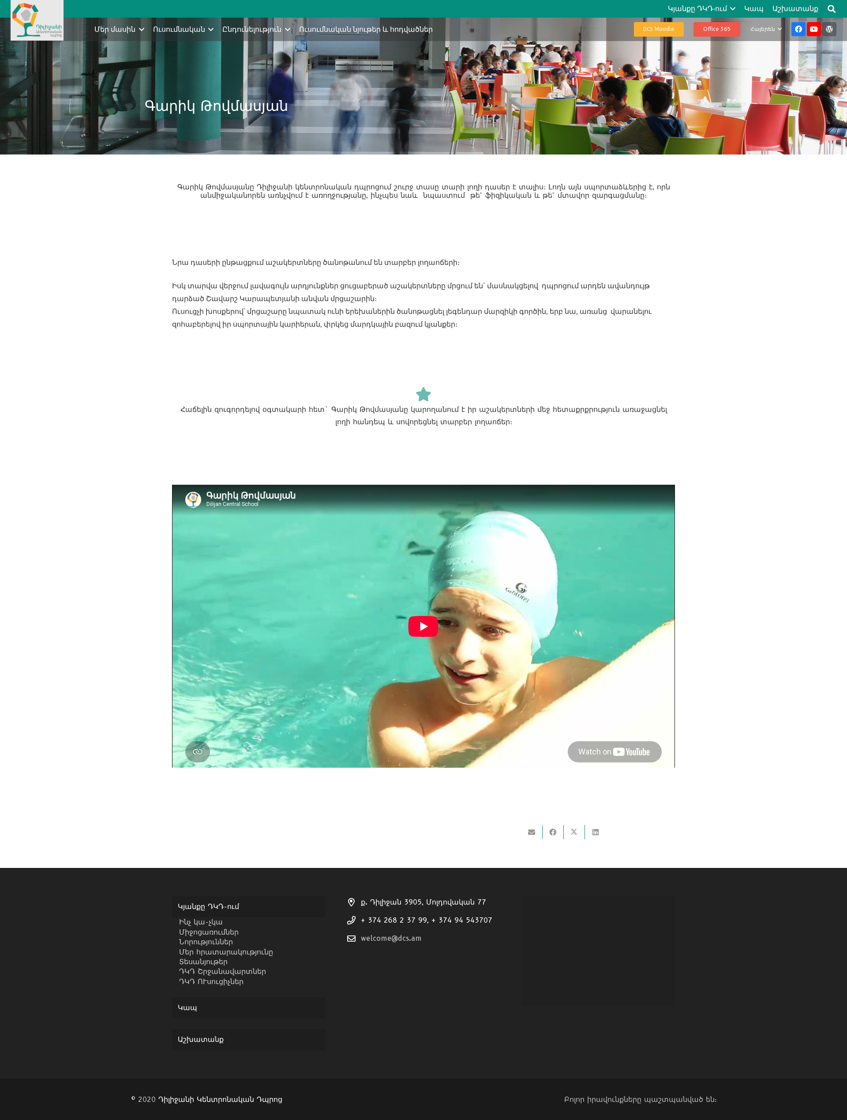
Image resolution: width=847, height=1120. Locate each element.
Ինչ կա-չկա (201, 922)
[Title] (829, 29)
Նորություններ (206, 942)
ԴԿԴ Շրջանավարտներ (222, 971)
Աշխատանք (201, 1039)
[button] (731, 9)
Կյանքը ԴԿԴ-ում (208, 906)
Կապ (187, 1007)
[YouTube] (814, 29)
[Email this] (532, 832)
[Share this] (553, 832)
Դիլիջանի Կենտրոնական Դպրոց (220, 1099)
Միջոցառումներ (209, 932)
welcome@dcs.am (391, 938)
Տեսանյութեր (203, 962)
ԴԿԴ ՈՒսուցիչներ (211, 981)
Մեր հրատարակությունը (226, 952)
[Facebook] (798, 29)
